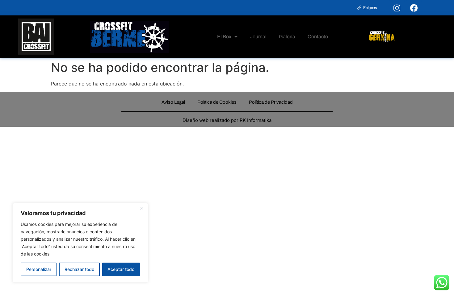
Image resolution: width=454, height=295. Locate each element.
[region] (80, 243)
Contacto (318, 36)
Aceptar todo (120, 269)
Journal (258, 36)
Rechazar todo (79, 269)
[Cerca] (141, 208)
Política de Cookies (217, 102)
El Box (224, 36)
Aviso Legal (173, 102)
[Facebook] (414, 7)
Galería (287, 36)
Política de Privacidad (271, 102)
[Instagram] (397, 7)
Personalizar (38, 269)
